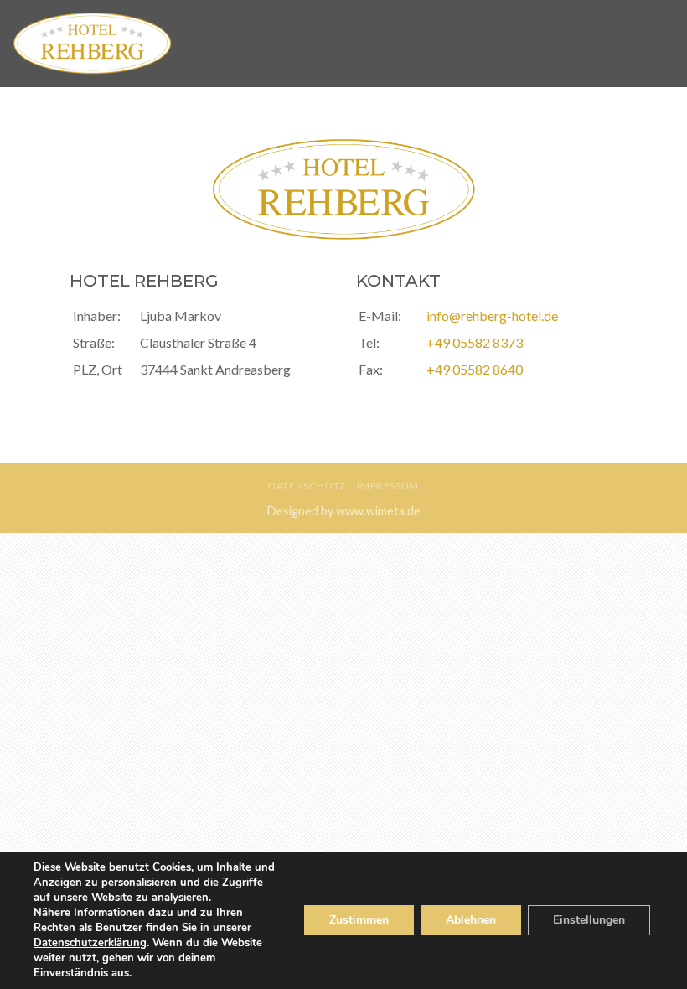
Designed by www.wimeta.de (344, 511)
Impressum (388, 485)
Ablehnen (471, 920)
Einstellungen (589, 920)
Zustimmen (359, 920)
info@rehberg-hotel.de (492, 316)
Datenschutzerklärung (90, 942)
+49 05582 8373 (474, 342)
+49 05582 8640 (474, 369)
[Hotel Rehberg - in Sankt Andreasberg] (92, 43)
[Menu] (664, 47)
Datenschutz (307, 485)
